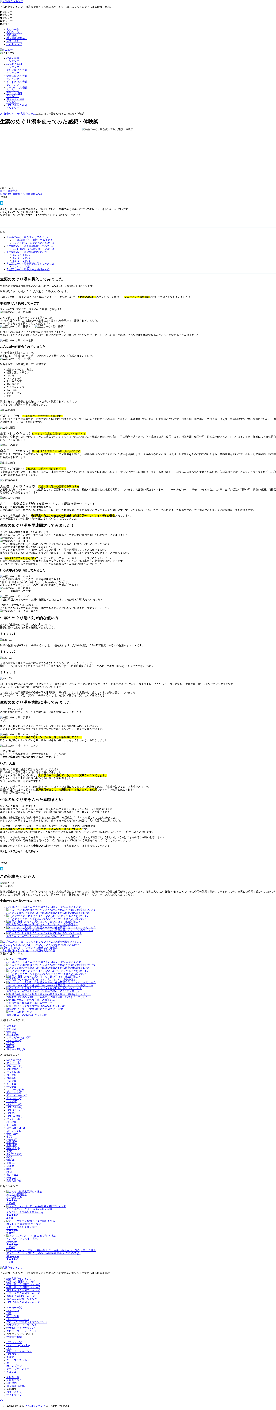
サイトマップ (14, 44)
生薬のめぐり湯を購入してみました (28, 237)
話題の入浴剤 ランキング (14, 65)
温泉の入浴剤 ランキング (14, 95)
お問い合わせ (14, 41)
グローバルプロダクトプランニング (26, 1322)
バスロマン (12, 1354)
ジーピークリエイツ (17, 1319)
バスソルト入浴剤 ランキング (16, 106)
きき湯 (10, 1357)
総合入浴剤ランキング (19, 1278)
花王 (9, 1313)
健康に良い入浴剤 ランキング (16, 77)
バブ (9, 1348)
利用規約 (11, 35)
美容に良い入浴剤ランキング (23, 1284)
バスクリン (12, 1310)
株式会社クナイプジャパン (21, 1328)
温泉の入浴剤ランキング (20, 1296)
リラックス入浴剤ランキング (23, 1293)
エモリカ (11, 1363)
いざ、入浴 (21, 266)
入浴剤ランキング (10, 113)
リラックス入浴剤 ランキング (16, 89)
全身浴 (4, 194)
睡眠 (15, 194)
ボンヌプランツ (15, 1365)
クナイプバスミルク (17, 1369)
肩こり (22, 194)
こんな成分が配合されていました (34, 243)
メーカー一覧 (14, 1307)
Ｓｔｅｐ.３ (22, 260)
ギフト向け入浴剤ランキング (23, 1290)
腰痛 (28, 194)
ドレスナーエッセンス (19, 1351)
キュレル (11, 1371)
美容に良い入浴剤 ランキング (16, 71)
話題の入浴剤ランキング (20, 1281)
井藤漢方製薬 (14, 1337)
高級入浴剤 (37, 194)
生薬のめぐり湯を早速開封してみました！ (32, 246)
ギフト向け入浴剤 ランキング (16, 83)
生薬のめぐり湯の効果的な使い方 (27, 252)
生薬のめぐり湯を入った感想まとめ (28, 269)
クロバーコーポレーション (21, 1331)
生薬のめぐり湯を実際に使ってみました (31, 263)
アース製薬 (12, 1316)
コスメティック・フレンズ (21, 1325)
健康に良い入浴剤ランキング (23, 1287)
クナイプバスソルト (17, 1360)
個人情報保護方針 (16, 38)
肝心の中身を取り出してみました (34, 249)
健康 (10, 191)
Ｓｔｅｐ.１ (22, 254)
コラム (4, 191)
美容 (15, 191)
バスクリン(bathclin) (18, 1345)
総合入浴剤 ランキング (12, 59)
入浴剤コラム (14, 32)
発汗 (10, 194)
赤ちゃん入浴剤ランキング (21, 1299)
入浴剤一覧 (12, 29)
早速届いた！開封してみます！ (33, 240)
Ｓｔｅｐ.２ (22, 257)
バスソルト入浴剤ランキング (23, 1302)
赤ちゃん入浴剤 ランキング (15, 100)
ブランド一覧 (14, 1342)
